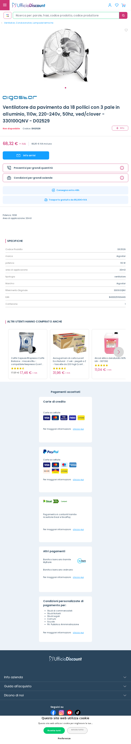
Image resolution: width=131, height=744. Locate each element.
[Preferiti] (117, 5)
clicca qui (78, 429)
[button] (119, 352)
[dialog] (65, 730)
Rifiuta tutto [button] (77, 730)
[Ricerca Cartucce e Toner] (7, 15)
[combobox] (66, 15)
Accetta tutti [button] (54, 730)
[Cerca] (123, 15)
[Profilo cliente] (110, 5)
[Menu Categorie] (5, 5)
